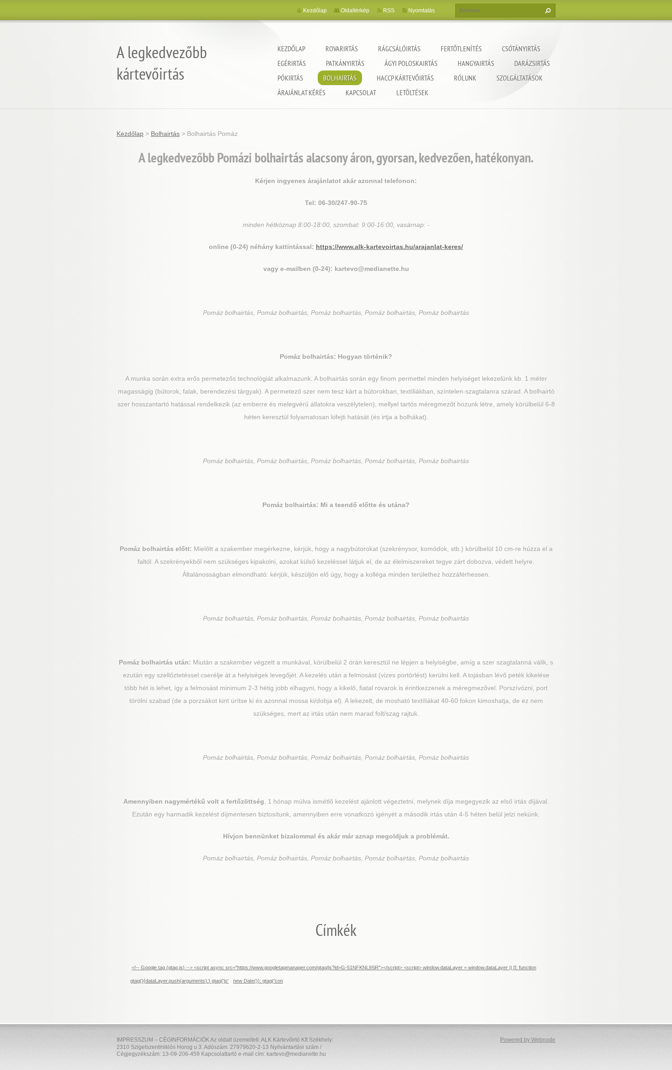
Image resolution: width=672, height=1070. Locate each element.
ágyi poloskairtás (410, 63)
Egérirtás (291, 63)
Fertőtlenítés (461, 48)
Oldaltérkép (355, 10)
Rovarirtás (341, 48)
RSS (389, 10)
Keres (547, 10)
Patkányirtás (345, 63)
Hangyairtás (476, 63)
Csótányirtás (521, 48)
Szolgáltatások (519, 77)
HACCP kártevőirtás (405, 77)
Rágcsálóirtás (399, 48)
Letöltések (412, 92)
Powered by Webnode (527, 1040)
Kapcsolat (361, 92)
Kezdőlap (291, 48)
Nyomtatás (421, 10)
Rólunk (465, 77)
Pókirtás (290, 77)
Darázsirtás (532, 63)
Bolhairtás (340, 77)
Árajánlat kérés (301, 92)
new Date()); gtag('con (258, 981)
